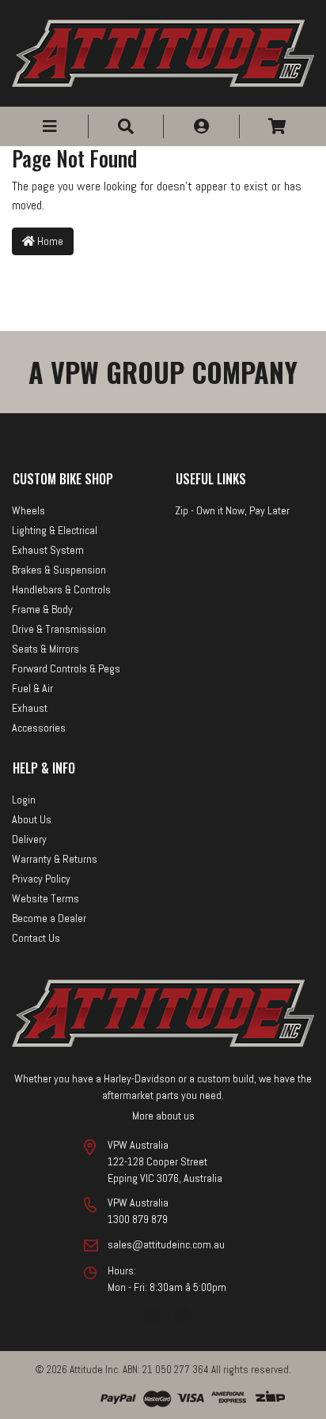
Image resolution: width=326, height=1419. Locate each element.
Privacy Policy (41, 878)
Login (24, 799)
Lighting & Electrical (54, 530)
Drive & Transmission (59, 629)
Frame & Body (42, 609)
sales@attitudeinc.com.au (166, 1244)
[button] (50, 126)
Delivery (29, 839)
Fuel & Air (32, 688)
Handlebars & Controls (61, 589)
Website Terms (45, 898)
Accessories (39, 728)
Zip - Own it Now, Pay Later (232, 510)
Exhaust (29, 708)
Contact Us (36, 938)
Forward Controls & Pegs (66, 668)
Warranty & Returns (54, 859)
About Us (31, 819)
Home (49, 241)
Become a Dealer (49, 918)
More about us (163, 1115)
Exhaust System (48, 550)
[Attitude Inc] (163, 51)
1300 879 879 (138, 1219)
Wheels (28, 510)
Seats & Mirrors (45, 649)
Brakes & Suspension (59, 570)
